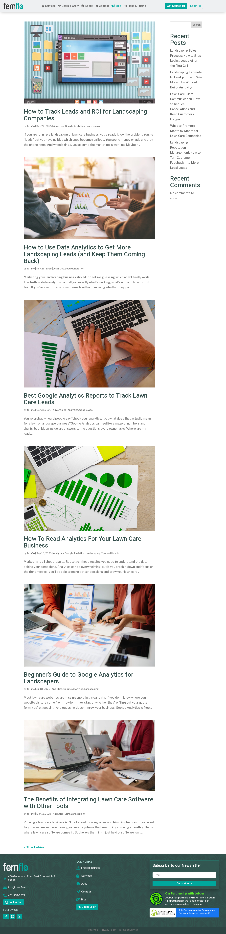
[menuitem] (13, 6)
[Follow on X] (19, 916)
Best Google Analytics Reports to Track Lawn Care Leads (85, 399)
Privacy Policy (108, 929)
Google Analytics (75, 126)
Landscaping (93, 126)
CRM (67, 813)
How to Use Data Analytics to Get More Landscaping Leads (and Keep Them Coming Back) (84, 254)
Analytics (58, 126)
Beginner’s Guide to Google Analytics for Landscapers (78, 678)
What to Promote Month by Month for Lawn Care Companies (185, 131)
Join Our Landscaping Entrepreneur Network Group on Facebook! (197, 911)
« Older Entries (34, 847)
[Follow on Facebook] (6, 916)
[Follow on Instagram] (12, 916)
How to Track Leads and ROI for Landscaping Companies (85, 115)
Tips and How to (110, 553)
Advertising (60, 409)
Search (197, 24)
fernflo (31, 126)
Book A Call (15, 902)
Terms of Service (128, 929)
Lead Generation (74, 268)
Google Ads (86, 409)
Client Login (89, 907)
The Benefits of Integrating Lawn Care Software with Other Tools (88, 803)
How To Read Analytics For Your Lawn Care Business (82, 542)
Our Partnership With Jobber (184, 893)
